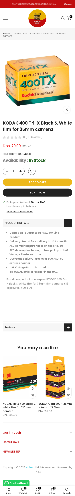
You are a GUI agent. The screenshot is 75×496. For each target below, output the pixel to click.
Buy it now (37, 192)
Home (6, 33)
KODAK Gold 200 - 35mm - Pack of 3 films (55, 405)
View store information (20, 211)
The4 (37, 472)
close (69, 4)
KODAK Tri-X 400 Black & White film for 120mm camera (19, 407)
